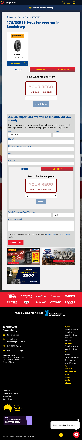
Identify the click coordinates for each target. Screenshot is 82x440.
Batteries (68, 355)
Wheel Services (70, 363)
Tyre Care (68, 338)
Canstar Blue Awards (10, 393)
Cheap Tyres (7, 399)
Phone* (20, 146)
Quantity (56, 132)
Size (9, 132)
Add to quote (15, 63)
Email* (10, 153)
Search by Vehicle (71, 329)
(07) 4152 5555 (14, 346)
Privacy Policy (51, 234)
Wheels (68, 343)
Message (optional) (15, 219)
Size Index (6, 391)
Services (68, 352)
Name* (11, 139)
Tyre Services (70, 360)
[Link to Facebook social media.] (61, 435)
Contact (68, 368)
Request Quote (15, 243)
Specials (68, 366)
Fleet (67, 374)
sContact (17, 54)
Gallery (68, 380)
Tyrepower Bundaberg (42, 7)
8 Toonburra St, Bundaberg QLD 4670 (16, 340)
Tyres (67, 326)
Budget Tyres (7, 396)
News (67, 377)
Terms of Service (65, 234)
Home (11, 17)
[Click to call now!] (63, 2)
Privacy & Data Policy (15, 436)
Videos (68, 383)
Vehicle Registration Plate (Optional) (21, 212)
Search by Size (70, 332)
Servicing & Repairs (72, 357)
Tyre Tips (68, 340)
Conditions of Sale (28, 436)
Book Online (70, 371)
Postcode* (12, 160)
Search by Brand (71, 335)
